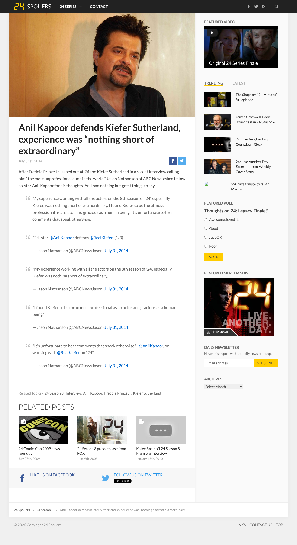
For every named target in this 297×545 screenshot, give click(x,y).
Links (241, 524)
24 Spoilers (32, 6)
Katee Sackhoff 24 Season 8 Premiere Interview (158, 450)
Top (279, 524)
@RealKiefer (101, 237)
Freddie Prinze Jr (117, 393)
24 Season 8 (54, 393)
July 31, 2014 (116, 250)
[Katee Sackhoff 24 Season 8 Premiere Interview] (161, 430)
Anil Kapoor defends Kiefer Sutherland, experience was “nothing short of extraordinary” (100, 139)
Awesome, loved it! (224, 219)
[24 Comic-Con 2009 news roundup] (43, 430)
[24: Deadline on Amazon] (239, 307)
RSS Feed (263, 6)
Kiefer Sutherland (147, 393)
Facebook (245, 5)
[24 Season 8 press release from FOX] (102, 430)
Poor (213, 246)
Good (213, 228)
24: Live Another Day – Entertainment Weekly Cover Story (253, 167)
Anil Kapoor (92, 393)
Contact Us (260, 524)
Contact (99, 6)
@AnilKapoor (62, 237)
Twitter (256, 6)
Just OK (215, 237)
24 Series (68, 6)
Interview (73, 393)
